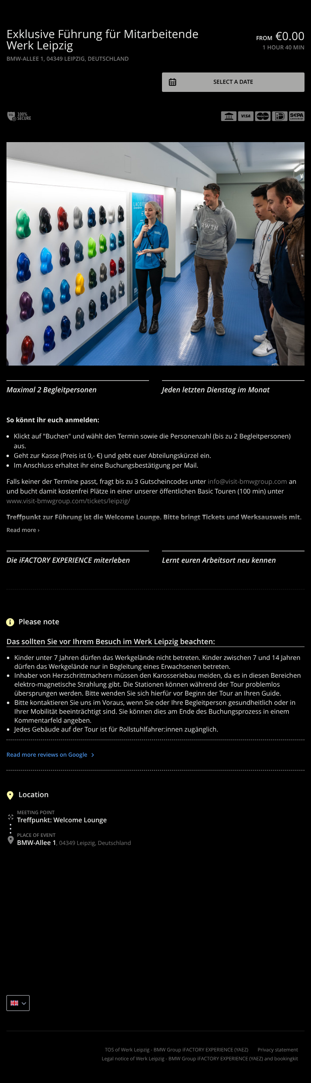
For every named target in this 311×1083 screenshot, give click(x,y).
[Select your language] (18, 1003)
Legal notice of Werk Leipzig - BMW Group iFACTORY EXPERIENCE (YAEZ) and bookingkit (200, 1058)
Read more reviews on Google (47, 755)
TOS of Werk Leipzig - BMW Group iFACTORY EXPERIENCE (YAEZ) (176, 1049)
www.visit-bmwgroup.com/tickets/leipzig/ (68, 500)
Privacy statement (278, 1049)
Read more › (23, 530)
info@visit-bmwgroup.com (247, 481)
